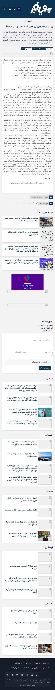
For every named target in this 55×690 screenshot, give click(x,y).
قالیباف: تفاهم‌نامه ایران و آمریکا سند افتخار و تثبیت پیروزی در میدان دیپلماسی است (23, 412)
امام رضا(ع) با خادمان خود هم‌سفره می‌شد (23, 567)
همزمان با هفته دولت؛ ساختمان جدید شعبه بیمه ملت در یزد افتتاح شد (21, 219)
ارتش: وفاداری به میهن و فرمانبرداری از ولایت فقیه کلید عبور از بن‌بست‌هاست (22, 398)
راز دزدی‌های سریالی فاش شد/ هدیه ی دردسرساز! (29, 26)
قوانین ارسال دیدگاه (39, 362)
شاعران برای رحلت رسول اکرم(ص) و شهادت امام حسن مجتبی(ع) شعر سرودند (21, 579)
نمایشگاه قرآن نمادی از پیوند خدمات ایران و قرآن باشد (21, 523)
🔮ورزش (35, 668)
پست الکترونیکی (20, 352)
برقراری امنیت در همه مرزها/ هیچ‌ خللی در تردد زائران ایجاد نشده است (21, 635)
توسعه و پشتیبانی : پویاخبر (27, 685)
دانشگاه (24, 668)
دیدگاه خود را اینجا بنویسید (41, 340)
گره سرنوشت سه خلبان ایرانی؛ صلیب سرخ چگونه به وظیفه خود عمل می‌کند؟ (22, 422)
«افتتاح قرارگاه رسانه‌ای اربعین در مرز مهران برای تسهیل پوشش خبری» (23, 534)
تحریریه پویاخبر (36, 197)
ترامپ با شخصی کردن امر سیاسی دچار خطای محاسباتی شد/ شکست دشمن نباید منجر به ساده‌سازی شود (21, 388)
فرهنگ (17, 663)
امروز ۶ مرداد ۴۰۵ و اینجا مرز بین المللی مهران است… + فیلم (22, 499)
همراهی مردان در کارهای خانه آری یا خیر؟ (23, 611)
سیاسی (27, 663)
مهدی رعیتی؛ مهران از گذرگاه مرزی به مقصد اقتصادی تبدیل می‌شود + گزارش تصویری (21, 261)
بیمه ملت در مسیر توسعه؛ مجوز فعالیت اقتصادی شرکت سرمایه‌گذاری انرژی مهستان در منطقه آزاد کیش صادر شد (21, 248)
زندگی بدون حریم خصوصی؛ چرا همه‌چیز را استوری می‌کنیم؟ (21, 647)
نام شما (47, 352)
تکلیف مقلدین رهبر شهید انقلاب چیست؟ (21, 510)
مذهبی (45, 668)
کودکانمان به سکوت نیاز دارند (26, 622)
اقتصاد (36, 663)
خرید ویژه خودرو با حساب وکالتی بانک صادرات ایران (23, 233)
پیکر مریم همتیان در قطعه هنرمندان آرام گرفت (21, 590)
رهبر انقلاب (13, 668)
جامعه (45, 663)
